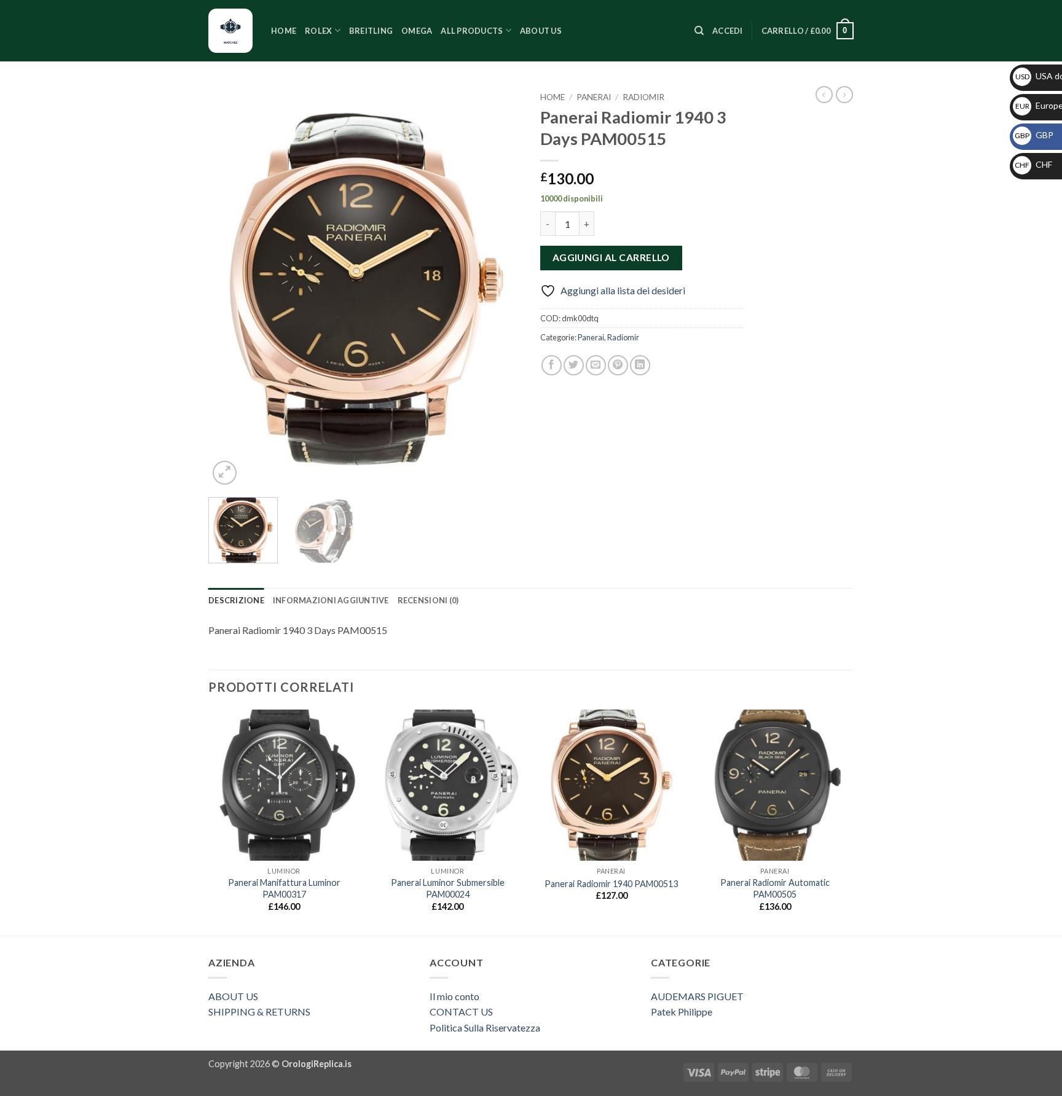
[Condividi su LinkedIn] (640, 365)
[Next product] (824, 94)
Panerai (593, 97)
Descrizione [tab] (236, 600)
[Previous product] (844, 94)
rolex (318, 31)
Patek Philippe (681, 1011)
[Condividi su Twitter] (574, 365)
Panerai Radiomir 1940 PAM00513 (611, 884)
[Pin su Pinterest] (618, 365)
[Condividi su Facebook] (551, 365)
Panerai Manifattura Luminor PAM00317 (284, 888)
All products (472, 31)
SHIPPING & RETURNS (259, 1011)
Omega (416, 31)
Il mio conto (454, 996)
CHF (1033, 164)
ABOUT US (233, 996)
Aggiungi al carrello (611, 257)
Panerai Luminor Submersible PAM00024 (448, 888)
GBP (1034, 135)
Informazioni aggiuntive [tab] (331, 600)
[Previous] (230, 287)
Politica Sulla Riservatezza (485, 1027)
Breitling (371, 31)
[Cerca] (699, 30)
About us (541, 31)
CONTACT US (461, 1011)
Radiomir (643, 97)
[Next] (500, 287)
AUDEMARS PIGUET (697, 996)
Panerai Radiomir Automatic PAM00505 (775, 888)
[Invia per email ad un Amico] (596, 365)
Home (283, 31)
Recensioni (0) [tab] (428, 600)
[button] (727, 30)
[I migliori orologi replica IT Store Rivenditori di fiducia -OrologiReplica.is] (230, 31)
